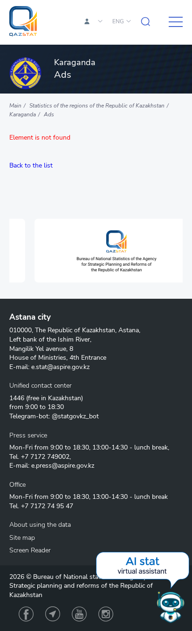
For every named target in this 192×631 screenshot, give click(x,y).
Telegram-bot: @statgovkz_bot (54, 416)
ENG (118, 21)
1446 (16, 398)
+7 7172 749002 (45, 456)
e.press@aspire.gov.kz (62, 465)
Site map (22, 537)
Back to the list (31, 165)
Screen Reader (30, 550)
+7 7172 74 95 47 (47, 506)
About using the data (40, 524)
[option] (100, 250)
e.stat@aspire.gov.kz (60, 366)
